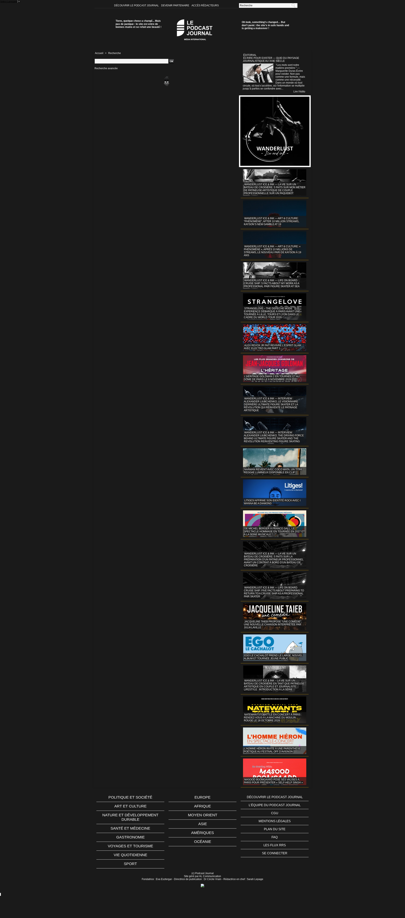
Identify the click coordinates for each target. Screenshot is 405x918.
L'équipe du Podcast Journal (275, 805)
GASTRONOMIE (130, 837)
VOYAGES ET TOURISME (130, 846)
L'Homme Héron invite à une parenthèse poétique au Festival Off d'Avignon (272, 750)
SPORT (130, 864)
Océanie (202, 842)
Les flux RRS (274, 845)
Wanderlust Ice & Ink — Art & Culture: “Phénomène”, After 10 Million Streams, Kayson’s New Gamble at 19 (271, 221)
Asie (202, 824)
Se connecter (274, 853)
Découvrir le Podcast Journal (136, 5)
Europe (202, 797)
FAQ (274, 837)
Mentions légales (275, 821)
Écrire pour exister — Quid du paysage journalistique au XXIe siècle (271, 59)
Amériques (202, 833)
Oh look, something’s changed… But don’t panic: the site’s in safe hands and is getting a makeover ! (265, 25)
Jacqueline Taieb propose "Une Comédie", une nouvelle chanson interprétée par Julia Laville (273, 624)
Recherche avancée (106, 68)
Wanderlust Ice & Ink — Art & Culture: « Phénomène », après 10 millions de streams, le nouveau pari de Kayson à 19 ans (272, 251)
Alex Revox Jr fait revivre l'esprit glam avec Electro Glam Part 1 (272, 347)
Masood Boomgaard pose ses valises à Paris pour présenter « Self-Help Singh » (273, 781)
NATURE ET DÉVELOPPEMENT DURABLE (130, 817)
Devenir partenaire (175, 5)
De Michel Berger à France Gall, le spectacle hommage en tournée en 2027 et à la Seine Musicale (274, 531)
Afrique (202, 806)
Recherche (114, 53)
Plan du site (274, 829)
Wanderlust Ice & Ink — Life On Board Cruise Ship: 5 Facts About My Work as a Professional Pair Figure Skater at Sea (272, 283)
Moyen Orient (202, 815)
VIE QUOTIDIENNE (130, 855)
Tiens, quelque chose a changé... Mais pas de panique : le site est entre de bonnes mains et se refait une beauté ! (138, 23)
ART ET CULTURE (130, 806)
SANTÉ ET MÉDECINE (130, 828)
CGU (274, 813)
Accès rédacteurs (205, 5)
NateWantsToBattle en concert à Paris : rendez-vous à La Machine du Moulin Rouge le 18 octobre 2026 (273, 717)
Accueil (99, 53)
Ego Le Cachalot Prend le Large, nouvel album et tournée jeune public (273, 657)
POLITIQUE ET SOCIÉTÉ (130, 797)
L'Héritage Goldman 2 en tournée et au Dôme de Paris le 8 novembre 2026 (272, 378)
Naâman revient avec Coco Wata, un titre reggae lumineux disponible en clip (273, 471)
